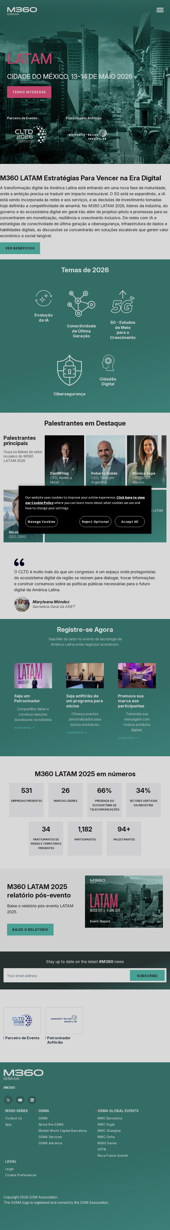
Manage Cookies (41, 521)
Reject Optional (95, 521)
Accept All (129, 521)
